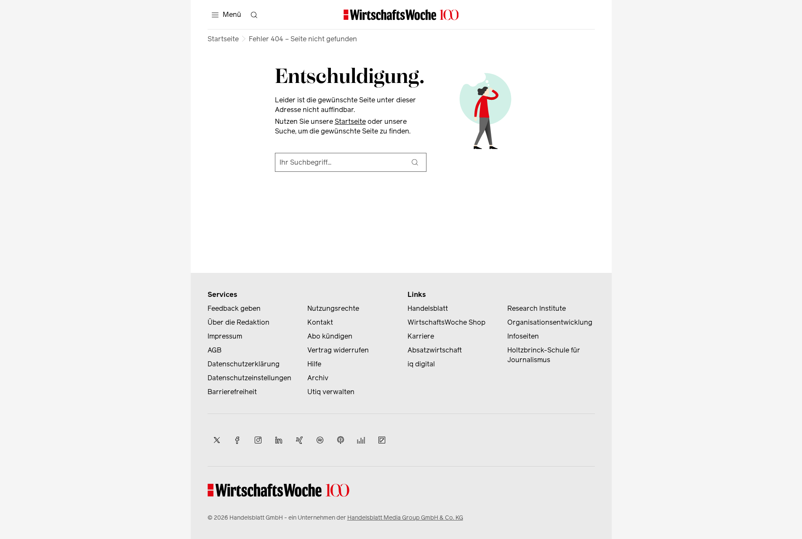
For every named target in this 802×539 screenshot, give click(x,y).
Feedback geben (234, 308)
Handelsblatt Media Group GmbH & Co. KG (405, 518)
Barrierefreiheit (232, 392)
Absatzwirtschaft (435, 350)
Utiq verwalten (330, 392)
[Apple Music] (340, 440)
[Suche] (415, 162)
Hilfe (314, 364)
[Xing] (299, 440)
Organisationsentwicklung (549, 322)
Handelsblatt (428, 308)
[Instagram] (258, 440)
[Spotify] (320, 440)
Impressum (225, 336)
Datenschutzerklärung (244, 364)
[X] (217, 440)
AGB (214, 350)
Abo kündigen (329, 336)
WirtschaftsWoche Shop (446, 322)
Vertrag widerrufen (338, 350)
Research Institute (536, 308)
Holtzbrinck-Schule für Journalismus (543, 355)
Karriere (421, 336)
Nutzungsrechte (333, 308)
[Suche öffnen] (254, 14)
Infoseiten (523, 336)
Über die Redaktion (238, 322)
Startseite (223, 39)
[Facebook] (237, 440)
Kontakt (320, 322)
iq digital (421, 364)
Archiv (317, 378)
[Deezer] (361, 440)
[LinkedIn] (278, 440)
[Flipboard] (382, 440)
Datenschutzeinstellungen (249, 378)
